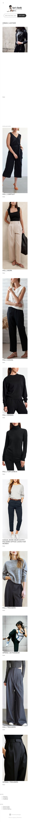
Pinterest (5, 796)
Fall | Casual (7, 360)
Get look (22, 15)
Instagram (5, 797)
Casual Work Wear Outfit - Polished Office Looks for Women (14, 541)
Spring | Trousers (10, 782)
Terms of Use (6, 806)
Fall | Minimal (8, 415)
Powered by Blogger (16, 814)
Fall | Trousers (9, 608)
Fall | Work (7, 270)
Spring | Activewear (11, 653)
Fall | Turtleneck (9, 471)
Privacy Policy (6, 807)
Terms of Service (7, 809)
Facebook (5, 799)
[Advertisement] (15, 76)
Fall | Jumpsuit (8, 194)
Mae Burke (19, 817)
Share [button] (3, 97)
